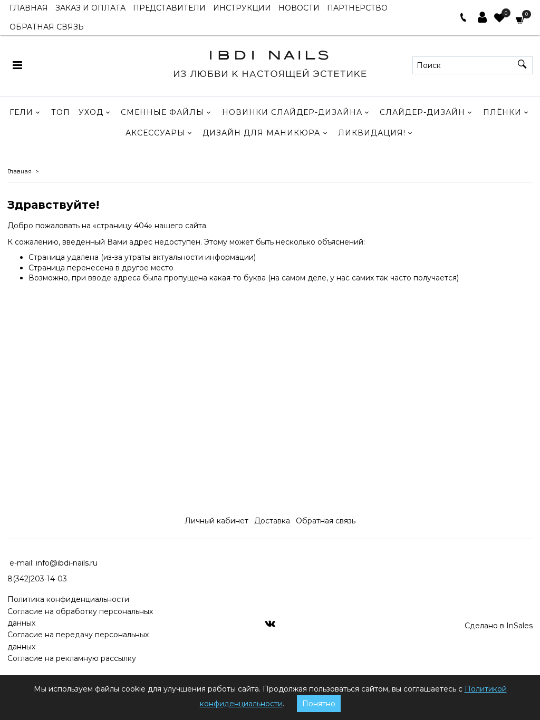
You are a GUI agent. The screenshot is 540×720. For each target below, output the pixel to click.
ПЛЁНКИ (502, 112)
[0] (499, 19)
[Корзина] (520, 19)
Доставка (272, 521)
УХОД (91, 112)
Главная (19, 171)
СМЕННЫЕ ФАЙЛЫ (162, 112)
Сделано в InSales (499, 625)
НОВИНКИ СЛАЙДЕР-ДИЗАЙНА (292, 112)
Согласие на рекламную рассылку (71, 658)
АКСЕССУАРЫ (155, 133)
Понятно (318, 703)
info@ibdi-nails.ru (67, 563)
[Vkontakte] (270, 623)
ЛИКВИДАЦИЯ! (372, 133)
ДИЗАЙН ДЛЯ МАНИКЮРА (261, 133)
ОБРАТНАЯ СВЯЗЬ (46, 27)
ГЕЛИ (21, 112)
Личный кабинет (216, 521)
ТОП (60, 112)
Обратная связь (325, 521)
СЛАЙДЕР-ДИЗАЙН (422, 112)
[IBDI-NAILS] (269, 62)
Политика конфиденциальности (68, 599)
